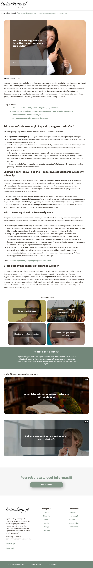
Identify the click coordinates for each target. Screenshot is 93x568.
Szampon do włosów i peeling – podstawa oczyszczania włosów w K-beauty (41, 111)
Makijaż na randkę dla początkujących (66, 311)
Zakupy (46, 526)
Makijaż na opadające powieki (26, 334)
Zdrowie (46, 530)
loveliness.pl (74, 512)
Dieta (46, 512)
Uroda (14, 13)
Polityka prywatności (16, 564)
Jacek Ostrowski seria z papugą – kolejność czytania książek (46, 395)
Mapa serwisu (36, 564)
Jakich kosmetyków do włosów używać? (26, 114)
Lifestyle (46, 516)
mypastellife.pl (74, 523)
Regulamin (52, 564)
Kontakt (10, 548)
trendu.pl (74, 516)
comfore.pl (74, 526)
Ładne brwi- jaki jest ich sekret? (66, 334)
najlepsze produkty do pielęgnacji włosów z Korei (30, 260)
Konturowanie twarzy (27, 311)
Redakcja (10, 543)
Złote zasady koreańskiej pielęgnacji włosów (29, 118)
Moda (46, 519)
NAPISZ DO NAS (46, 485)
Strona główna (6, 13)
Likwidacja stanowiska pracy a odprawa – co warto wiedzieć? (46, 438)
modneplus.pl (74, 519)
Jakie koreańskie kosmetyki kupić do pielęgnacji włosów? (34, 107)
